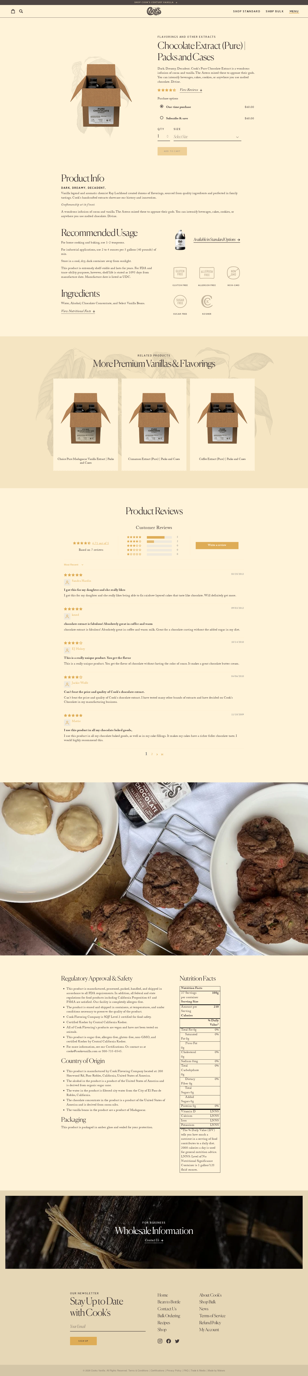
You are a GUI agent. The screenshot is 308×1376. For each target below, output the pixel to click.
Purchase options (168, 98)
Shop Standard (246, 11)
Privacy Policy (173, 1370)
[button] (134, 537)
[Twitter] (177, 1341)
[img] (73, 575)
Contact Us (167, 1309)
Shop (162, 1330)
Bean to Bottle (169, 1302)
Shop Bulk (275, 11)
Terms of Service (212, 1316)
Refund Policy (210, 1323)
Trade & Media (198, 1370)
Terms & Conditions (138, 1370)
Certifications (157, 1370)
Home (163, 1295)
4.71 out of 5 (100, 543)
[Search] (21, 11)
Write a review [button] (217, 545)
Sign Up (83, 1341)
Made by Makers (216, 1370)
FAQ (186, 1370)
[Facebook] (168, 1341)
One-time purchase (178, 107)
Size (177, 129)
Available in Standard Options (215, 240)
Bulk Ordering (169, 1316)
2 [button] (152, 754)
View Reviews (189, 90)
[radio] (162, 107)
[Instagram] (160, 1341)
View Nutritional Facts (76, 312)
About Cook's (210, 1295)
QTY (161, 129)
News (203, 1309)
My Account (209, 1330)
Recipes (164, 1323)
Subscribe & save (177, 118)
